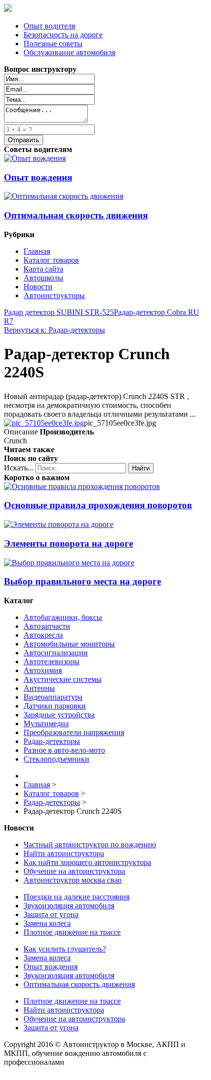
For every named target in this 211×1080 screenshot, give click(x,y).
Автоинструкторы (54, 295)
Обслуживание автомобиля (69, 52)
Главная (37, 251)
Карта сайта (43, 269)
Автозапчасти (47, 626)
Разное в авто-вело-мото (64, 750)
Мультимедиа (46, 723)
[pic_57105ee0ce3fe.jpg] (44, 423)
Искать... (18, 467)
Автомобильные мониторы (69, 644)
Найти (141, 468)
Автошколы (43, 278)
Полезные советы (53, 43)
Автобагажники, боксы (63, 617)
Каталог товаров (51, 260)
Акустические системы (63, 679)
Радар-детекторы (52, 741)
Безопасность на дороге (63, 35)
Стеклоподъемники (56, 759)
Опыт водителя (49, 26)
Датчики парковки (55, 706)
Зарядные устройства (59, 714)
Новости (38, 286)
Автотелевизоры (51, 661)
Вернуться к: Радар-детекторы (54, 330)
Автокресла (43, 635)
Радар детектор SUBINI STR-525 (59, 312)
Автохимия (43, 670)
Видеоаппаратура (53, 697)
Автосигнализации (56, 652)
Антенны (39, 688)
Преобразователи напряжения (74, 732)
